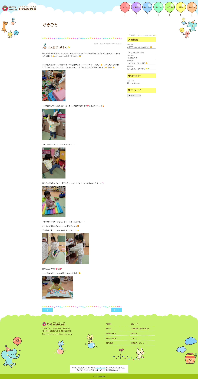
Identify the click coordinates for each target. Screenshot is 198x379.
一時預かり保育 (111, 333)
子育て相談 (109, 343)
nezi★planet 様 (100, 368)
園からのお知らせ (134, 83)
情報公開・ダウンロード (139, 343)
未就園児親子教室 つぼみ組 (140, 329)
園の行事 (134, 333)
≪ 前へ (47, 310)
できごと (119, 43)
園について (134, 324)
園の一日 (108, 329)
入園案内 (108, 324)
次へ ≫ (116, 310)
